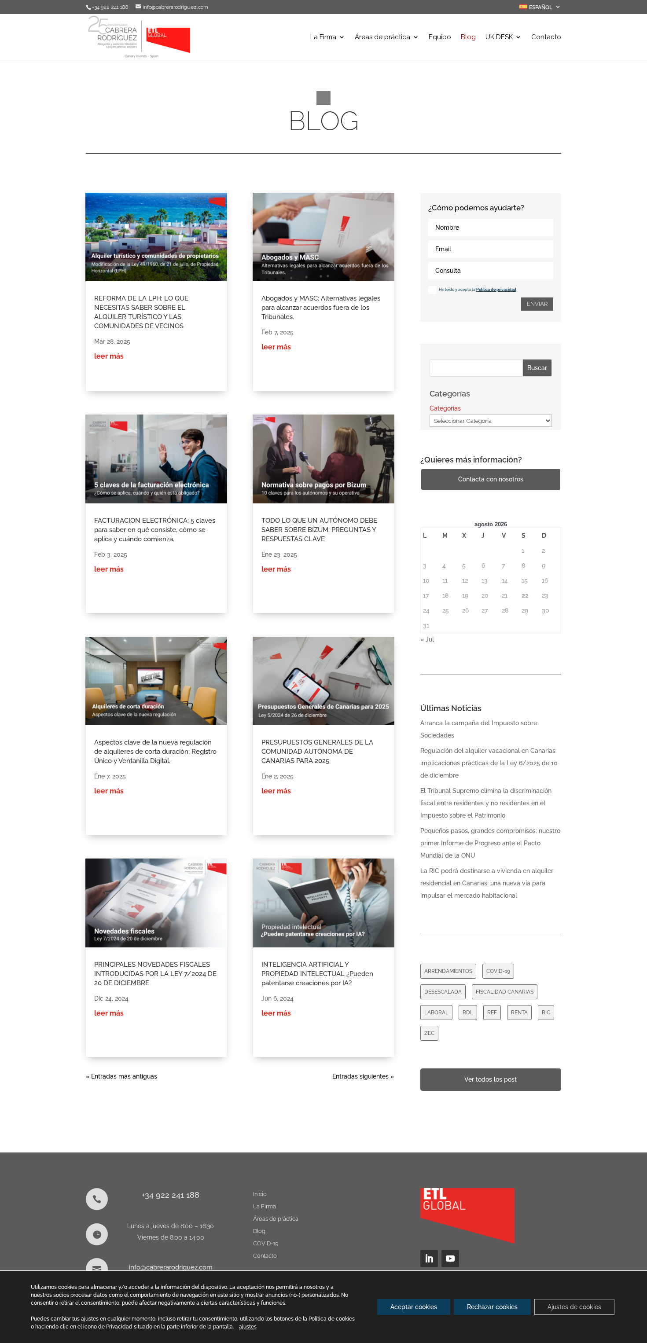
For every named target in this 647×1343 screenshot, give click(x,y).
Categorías (445, 408)
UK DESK (499, 37)
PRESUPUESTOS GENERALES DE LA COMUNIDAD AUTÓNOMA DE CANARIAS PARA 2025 (317, 751)
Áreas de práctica (382, 37)
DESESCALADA (443, 992)
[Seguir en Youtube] (450, 1258)
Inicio (260, 1194)
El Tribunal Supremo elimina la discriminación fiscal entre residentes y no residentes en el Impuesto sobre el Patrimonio (485, 803)
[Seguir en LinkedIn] (429, 1258)
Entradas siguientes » (363, 1076)
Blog (468, 37)
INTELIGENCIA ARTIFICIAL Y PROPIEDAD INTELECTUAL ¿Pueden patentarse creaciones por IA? (317, 974)
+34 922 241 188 (170, 1195)
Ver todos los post (490, 1079)
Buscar (537, 367)
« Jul (427, 639)
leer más (109, 356)
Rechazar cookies (492, 1306)
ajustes (248, 1327)
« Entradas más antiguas (121, 1076)
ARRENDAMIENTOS (448, 971)
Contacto (546, 37)
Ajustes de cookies (574, 1306)
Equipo (440, 37)
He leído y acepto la (477, 289)
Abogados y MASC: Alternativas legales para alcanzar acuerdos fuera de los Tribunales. (320, 307)
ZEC (429, 1033)
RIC (546, 1012)
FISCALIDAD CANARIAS (504, 992)
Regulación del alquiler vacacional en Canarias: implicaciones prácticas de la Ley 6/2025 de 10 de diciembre (489, 763)
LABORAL (436, 1012)
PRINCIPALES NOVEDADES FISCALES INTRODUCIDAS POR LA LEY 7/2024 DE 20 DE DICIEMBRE (155, 974)
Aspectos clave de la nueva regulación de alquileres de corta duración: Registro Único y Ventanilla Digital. (155, 751)
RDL (468, 1012)
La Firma (323, 37)
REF (492, 1012)
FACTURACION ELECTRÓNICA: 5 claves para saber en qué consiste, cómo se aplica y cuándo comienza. (154, 530)
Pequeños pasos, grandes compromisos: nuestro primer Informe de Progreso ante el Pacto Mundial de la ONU (490, 843)
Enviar (537, 304)
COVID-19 (498, 971)
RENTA (519, 1012)
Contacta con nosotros (490, 479)
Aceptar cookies (413, 1306)
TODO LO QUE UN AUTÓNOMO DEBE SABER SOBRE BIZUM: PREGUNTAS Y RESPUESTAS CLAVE (319, 530)
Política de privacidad (496, 289)
